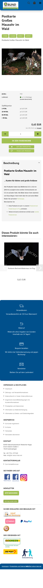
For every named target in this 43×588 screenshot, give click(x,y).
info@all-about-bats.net (14, 455)
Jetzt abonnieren (11, 493)
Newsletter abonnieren (12, 435)
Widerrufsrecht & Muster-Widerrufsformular (18, 396)
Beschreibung (11, 163)
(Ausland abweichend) (26, 99)
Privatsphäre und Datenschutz (14, 406)
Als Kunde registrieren (12, 424)
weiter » (20, 36)
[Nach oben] (36, 584)
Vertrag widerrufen (10, 501)
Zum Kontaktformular (11, 464)
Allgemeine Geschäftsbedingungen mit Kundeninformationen (17, 401)
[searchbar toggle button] (29, 3)
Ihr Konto (8, 427)
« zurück (12, 36)
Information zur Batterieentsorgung (16, 410)
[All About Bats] (9, 5)
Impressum (8, 389)
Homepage (20, 199)
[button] (5, 133)
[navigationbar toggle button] (40, 3)
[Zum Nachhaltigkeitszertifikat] (14, 543)
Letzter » (28, 36)
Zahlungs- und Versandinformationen (16, 392)
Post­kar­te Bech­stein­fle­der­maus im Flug (21, 268)
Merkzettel (8, 431)
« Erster (5, 36)
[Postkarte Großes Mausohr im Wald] (21, 61)
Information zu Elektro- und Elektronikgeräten (19, 413)
